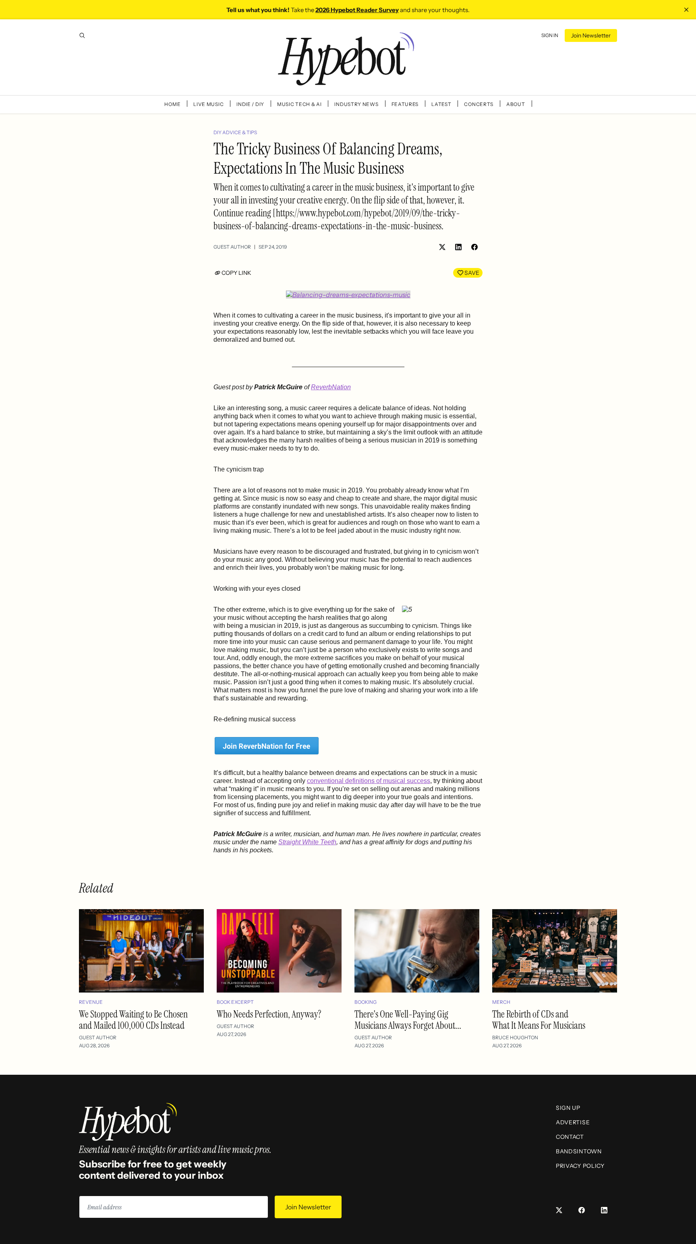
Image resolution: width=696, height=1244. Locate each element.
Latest (441, 104)
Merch (501, 1002)
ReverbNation (331, 387)
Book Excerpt (235, 1002)
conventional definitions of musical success (368, 780)
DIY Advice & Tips (235, 132)
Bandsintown (579, 1151)
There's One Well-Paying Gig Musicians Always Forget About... (407, 1020)
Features (405, 104)
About (515, 104)
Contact (570, 1136)
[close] (686, 9)
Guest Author (232, 247)
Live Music (208, 104)
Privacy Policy (580, 1165)
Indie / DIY (250, 104)
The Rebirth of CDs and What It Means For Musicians (538, 1020)
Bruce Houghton (515, 1037)
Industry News (356, 104)
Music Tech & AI (299, 104)
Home (172, 104)
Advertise (573, 1122)
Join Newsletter (591, 35)
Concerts (478, 104)
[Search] (82, 35)
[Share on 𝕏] (442, 247)
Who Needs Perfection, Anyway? (269, 1014)
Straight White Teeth (307, 842)
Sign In (549, 35)
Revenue (91, 1002)
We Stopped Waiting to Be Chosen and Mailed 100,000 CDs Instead (133, 1020)
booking (365, 1002)
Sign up (568, 1107)
